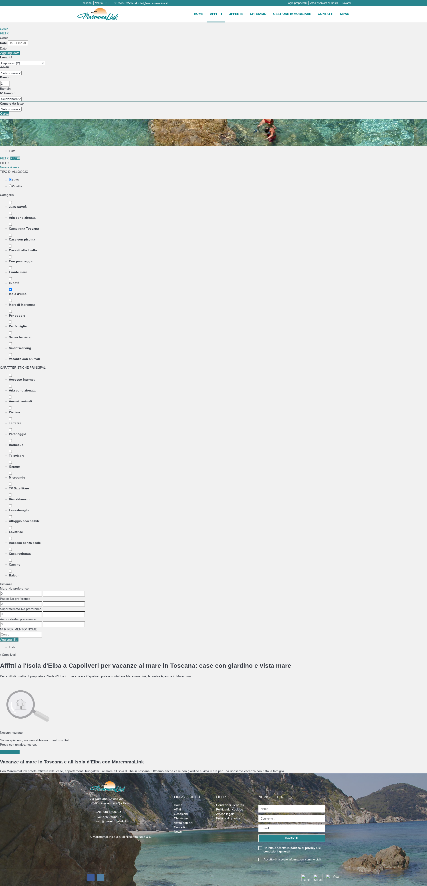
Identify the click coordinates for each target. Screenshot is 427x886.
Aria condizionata (22, 217)
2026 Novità (18, 207)
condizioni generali (277, 851)
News (344, 14)
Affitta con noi (183, 822)
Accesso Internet (22, 379)
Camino (14, 564)
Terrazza (15, 423)
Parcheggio (17, 434)
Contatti (325, 14)
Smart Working (20, 348)
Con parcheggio (21, 261)
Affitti (216, 14)
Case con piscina (22, 239)
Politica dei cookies (229, 809)
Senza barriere (19, 337)
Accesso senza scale (25, 542)
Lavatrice (16, 532)
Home (198, 14)
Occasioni (181, 814)
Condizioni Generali (230, 805)
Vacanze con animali (24, 359)
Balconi (14, 575)
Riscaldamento (20, 499)
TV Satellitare (19, 488)
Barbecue (16, 445)
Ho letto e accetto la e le (292, 849)
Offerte (236, 14)
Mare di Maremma (22, 304)
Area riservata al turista (324, 3)
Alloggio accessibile (24, 521)
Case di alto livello (23, 250)
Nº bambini (8, 93)
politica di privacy (302, 848)
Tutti (15, 180)
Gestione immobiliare (292, 14)
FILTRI (5, 33)
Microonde (17, 477)
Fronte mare (18, 272)
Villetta (17, 186)
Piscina (14, 412)
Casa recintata (20, 553)
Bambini (6, 77)
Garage (14, 466)
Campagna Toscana (24, 228)
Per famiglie (18, 326)
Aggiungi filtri (9, 639)
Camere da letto (12, 103)
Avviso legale (225, 814)
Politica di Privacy (228, 818)
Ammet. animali (20, 401)
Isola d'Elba (17, 294)
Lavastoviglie (19, 510)
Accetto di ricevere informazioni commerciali (292, 859)
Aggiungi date (10, 53)
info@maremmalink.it (153, 3)
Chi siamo (258, 14)
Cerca (4, 29)
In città (14, 283)
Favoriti (346, 3)
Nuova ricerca (10, 167)
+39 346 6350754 (124, 3)
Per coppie (17, 315)
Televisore (16, 455)
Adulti (4, 67)
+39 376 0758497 (108, 816)
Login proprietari (297, 3)
